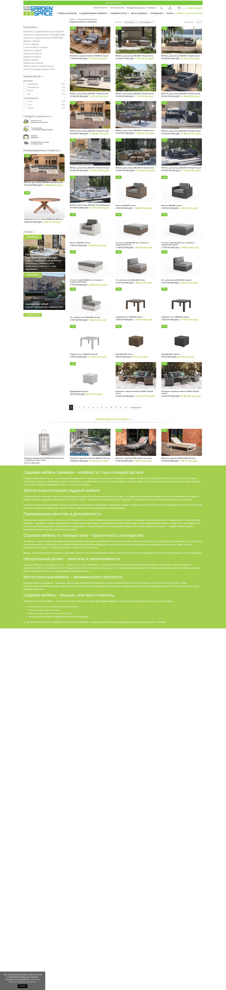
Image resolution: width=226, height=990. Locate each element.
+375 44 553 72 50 (116, 7)
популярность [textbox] (130, 22)
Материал (28, 80)
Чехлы (169, 13)
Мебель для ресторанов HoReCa (38, 66)
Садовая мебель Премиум (93, 13)
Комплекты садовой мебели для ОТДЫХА (43, 31)
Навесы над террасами (189, 13)
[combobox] (131, 22)
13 (125, 407)
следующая (135, 407)
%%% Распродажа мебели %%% (39, 69)
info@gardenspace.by (135, 7)
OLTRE (29, 101)
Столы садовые (31, 44)
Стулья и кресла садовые (35, 47)
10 (111, 407)
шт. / (192, 8)
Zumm (30, 104)
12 (121, 407)
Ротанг (30, 90)
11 (116, 407)
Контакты (151, 7)
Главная (72, 19)
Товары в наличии (67, 13)
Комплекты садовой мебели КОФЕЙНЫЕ (43, 38)
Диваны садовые (31, 41)
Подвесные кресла (32, 53)
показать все (32, 315)
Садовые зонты (119, 13)
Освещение (156, 13)
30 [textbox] (198, 22)
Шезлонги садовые (32, 50)
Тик (28, 93)
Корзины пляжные (32, 56)
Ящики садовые (31, 60)
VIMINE (30, 108)
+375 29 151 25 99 (113, 3)
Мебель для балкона (33, 63)
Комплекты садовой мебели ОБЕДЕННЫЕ (44, 34)
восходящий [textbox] (145, 22)
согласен (22, 986)
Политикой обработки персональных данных (24, 980)
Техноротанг (33, 87)
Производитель (30, 98)
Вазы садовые (139, 13)
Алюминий (32, 84)
